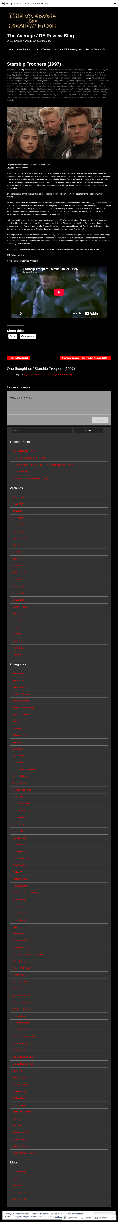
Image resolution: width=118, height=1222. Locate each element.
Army (79, 72)
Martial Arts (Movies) (21, 947)
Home (10, 49)
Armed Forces (70, 72)
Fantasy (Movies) (20, 879)
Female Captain (74, 81)
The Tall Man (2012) (18, 358)
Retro (35, 92)
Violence (73, 97)
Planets (10, 92)
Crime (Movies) (19, 817)
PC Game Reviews (21, 989)
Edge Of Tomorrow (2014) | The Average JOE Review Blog (48, 375)
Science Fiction (80, 92)
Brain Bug (89, 75)
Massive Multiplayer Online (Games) (28, 954)
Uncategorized (19, 1105)
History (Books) (19, 900)
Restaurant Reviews (21, 1030)
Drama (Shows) (19, 845)
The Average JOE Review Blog (40, 35)
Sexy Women (28, 95)
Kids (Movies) (18, 934)
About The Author (25, 49)
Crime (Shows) (19, 824)
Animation (17, 721)
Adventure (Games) (21, 694)
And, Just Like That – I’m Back (25, 451)
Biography (17, 742)
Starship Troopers (94, 95)
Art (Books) (17, 728)
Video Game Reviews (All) (24, 1112)
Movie (17, 89)
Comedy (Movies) (20, 776)
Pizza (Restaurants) (21, 995)
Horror (40, 83)
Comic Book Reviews (22, 810)
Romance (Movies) (21, 1043)
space (65, 95)
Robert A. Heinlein (53, 92)
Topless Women (48, 97)
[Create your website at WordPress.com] (59, 3)
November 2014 (20, 525)
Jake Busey (73, 83)
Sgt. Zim (38, 95)
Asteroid (84, 72)
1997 (107, 70)
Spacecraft (73, 95)
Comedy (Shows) (20, 783)
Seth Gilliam (12, 95)
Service (103, 92)
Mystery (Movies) (20, 975)
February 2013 (19, 655)
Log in (15, 1178)
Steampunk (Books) (21, 1078)
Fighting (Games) (20, 886)
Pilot (108, 89)
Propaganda (20, 92)
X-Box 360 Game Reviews (24, 1153)
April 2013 (17, 641)
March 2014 (18, 566)
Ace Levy (32, 72)
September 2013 (20, 607)
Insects (58, 83)
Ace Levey (23, 72)
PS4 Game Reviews (21, 1009)
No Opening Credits (45, 89)
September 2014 (20, 538)
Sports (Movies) (19, 1071)
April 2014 (17, 559)
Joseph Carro (18, 86)
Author (91, 72)
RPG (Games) (19, 1050)
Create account (19, 1172)
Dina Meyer (95, 78)
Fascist (46, 81)
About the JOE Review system (68, 49)
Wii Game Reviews (21, 1146)
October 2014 (18, 531)
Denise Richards (82, 78)
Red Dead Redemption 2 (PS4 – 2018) (29, 458)
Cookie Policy (61, 1217)
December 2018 (20, 497)
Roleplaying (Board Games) (24, 1036)
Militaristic (87, 86)
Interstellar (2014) (20, 472)
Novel (57, 89)
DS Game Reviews (21, 858)
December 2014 (20, 518)
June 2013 (17, 627)
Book (82, 75)
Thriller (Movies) (20, 1091)
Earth (24, 81)
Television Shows (20, 1084)
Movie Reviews (54, 70)
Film (99, 81)
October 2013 (18, 600)
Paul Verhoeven (98, 89)
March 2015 (18, 504)
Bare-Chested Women (58, 75)
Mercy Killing (62, 86)
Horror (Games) (19, 906)
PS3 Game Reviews (21, 1002)
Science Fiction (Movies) (71, 70)
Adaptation (47, 72)
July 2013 (17, 621)
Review (42, 92)
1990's (101, 70)
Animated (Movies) (21, 715)
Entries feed (18, 1185)
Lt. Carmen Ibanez (41, 86)
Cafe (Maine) (18, 762)
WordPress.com (19, 1199)
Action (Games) (19, 673)
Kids (15, 927)
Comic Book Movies (21, 804)
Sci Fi (71, 92)
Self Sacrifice (93, 92)
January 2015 (19, 511)
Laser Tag (28, 86)
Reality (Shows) (19, 1016)
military (95, 86)
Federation (62, 81)
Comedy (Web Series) (22, 790)
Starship (82, 95)
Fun (9, 83)
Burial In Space (13, 78)
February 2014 (19, 572)
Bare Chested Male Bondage (19, 75)
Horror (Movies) (19, 913)
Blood (76, 75)
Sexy (20, 95)
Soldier (59, 95)
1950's (95, 70)
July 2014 (17, 552)
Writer (97, 97)
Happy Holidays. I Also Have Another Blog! (30, 479)
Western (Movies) (20, 1132)
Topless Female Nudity (31, 97)
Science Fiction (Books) (23, 1057)
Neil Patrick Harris (28, 89)
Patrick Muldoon (84, 89)
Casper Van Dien (39, 78)
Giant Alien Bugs (25, 83)
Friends (105, 81)
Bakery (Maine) (19, 735)
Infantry (51, 83)
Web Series (18, 1125)
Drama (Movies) (19, 838)
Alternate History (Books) (23, 708)
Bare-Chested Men (40, 75)
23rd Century (12, 72)
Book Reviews (19, 756)
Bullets (103, 75)
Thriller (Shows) (19, 1098)
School (65, 92)
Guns (35, 83)
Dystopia (17, 81)
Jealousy (83, 83)
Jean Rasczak (93, 83)
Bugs (97, 75)
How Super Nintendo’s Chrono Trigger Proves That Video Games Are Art (43, 465)
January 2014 (19, 579)
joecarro (28, 70)
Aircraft (55, 72)
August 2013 (18, 614)
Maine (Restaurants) (21, 941)
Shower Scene (49, 95)
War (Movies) (18, 1119)
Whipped (81, 97)
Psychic (29, 92)
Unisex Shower (62, 97)
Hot (45, 83)
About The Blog (43, 49)
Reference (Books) (21, 1023)
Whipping (90, 97)
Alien (61, 72)
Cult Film (70, 78)
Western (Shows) (20, 1139)
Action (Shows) (19, 687)
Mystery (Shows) (20, 982)
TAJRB (18, 97)
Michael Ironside (75, 86)
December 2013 (20, 586)
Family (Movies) (19, 865)
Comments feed (19, 1192)
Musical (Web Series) (22, 968)
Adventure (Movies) (21, 701)
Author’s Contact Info (95, 49)
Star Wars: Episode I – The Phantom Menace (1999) (85, 358)
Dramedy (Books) (20, 852)
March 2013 (18, 648)
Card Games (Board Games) (25, 769)
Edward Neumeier (34, 81)
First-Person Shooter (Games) (25, 893)
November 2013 (20, 593)
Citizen (50, 78)
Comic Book (18, 797)
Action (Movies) (40, 70)
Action (39, 72)
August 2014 (18, 545)
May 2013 (17, 634)
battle (71, 75)
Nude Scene (66, 89)
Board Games (19, 749)
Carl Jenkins (26, 78)
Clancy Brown (60, 78)
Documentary (18, 831)
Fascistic (53, 81)
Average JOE (100, 72)
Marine (53, 86)
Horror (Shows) (19, 920)
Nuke (74, 89)
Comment (100, 420)
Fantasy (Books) (20, 872)
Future (14, 83)
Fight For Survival (89, 81)
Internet (65, 83)
